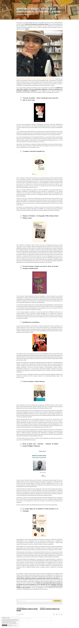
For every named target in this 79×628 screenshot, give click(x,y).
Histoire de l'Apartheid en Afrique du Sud (49, 609)
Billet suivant (42, 607)
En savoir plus (14, 623)
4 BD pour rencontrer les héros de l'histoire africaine (27, 610)
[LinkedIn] (59, 614)
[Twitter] (56, 614)
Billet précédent (20, 607)
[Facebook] (54, 614)
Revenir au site (6, 2)
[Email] (62, 614)
